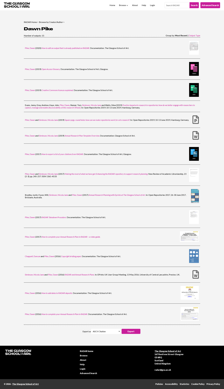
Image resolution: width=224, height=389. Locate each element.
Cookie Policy (198, 384)
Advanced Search (210, 5)
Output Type (194, 35)
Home (112, 5)
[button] (131, 331)
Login (152, 5)
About (135, 5)
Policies (159, 384)
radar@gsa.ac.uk (163, 370)
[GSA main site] (17, 5)
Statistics (184, 384)
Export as (87, 331)
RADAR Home (30, 22)
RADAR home (86, 351)
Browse (122, 5)
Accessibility (171, 384)
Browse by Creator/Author (51, 22)
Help (144, 5)
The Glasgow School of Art (168, 351)
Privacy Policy (213, 384)
